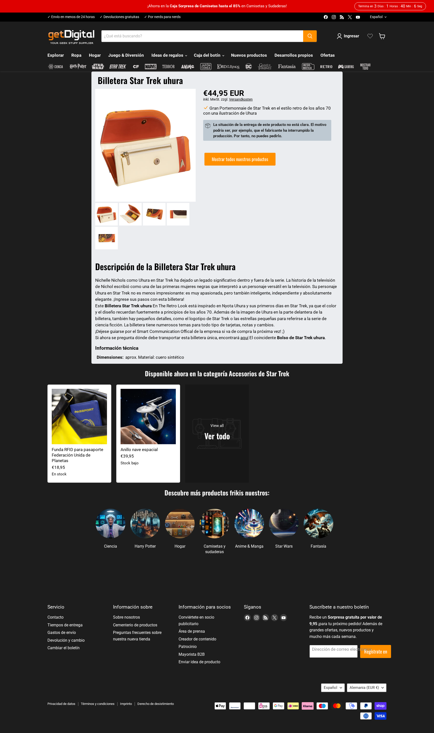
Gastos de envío (61, 632)
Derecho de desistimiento (155, 704)
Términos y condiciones (98, 704)
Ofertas (327, 55)
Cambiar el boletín (63, 647)
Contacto (55, 617)
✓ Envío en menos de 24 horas (71, 17)
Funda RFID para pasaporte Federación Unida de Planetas (77, 455)
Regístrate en (375, 651)
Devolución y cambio (66, 640)
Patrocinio (188, 646)
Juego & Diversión (126, 55)
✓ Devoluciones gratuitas (119, 17)
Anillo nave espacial (139, 449)
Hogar (95, 55)
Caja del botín (208, 55)
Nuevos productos (249, 55)
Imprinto (126, 704)
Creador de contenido (197, 639)
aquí (244, 337)
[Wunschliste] (370, 36)
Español (376, 17)
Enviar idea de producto (199, 661)
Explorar (55, 55)
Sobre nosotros (126, 617)
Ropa (76, 55)
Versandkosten (241, 99)
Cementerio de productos (135, 625)
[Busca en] (310, 36)
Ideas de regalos (167, 55)
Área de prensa (192, 631)
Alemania (364, 687)
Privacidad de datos (61, 704)
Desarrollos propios (294, 55)
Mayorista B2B (192, 654)
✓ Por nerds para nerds (162, 17)
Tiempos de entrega (65, 625)
